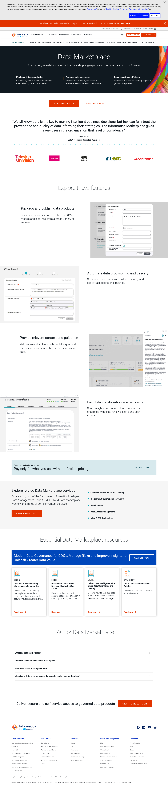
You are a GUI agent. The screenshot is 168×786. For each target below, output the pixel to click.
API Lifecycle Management (49, 760)
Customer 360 (104, 764)
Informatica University (77, 757)
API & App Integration (18, 757)
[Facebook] (138, 727)
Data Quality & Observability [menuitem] (94, 42)
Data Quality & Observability (20, 760)
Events (73, 743)
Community (74, 750)
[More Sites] (155, 28)
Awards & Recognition (136, 753)
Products (51, 35)
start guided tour (134, 703)
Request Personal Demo (48, 750)
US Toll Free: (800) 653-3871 (110, 28)
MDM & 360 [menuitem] (111, 42)
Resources (75, 35)
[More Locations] (121, 28)
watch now (141, 557)
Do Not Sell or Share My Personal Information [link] (65, 777)
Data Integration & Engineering (21, 753)
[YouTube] (149, 727)
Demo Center (45, 743)
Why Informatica (37, 35)
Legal (13, 777)
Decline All (144, 15)
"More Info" (92, 9)
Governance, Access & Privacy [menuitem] (128, 42)
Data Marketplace (17, 770)
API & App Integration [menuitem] (74, 42)
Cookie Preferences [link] (44, 777)
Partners (87, 35)
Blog (72, 746)
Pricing (145, 28)
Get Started (46, 739)
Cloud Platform (18, 739)
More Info (155, 15)
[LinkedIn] (143, 727)
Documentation (75, 753)
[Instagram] (155, 727)
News (131, 746)
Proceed (133, 15)
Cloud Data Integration (107, 746)
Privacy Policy (21, 777)
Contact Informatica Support (138, 764)
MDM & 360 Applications (19, 764)
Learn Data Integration (109, 739)
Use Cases (63, 35)
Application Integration (107, 767)
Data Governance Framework (109, 757)
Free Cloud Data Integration (49, 746)
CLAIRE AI (15, 746)
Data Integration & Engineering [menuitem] (53, 42)
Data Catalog (15, 750)
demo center (149, 35)
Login (151, 28)
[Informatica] (20, 35)
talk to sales (95, 103)
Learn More (125, 23)
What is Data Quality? (106, 760)
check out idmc (26, 513)
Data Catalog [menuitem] (35, 42)
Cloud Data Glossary (77, 760)
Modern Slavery (31, 777)
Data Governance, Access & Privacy (22, 767)
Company (127, 28)
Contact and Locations (137, 757)
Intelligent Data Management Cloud (22, 743)
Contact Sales (45, 753)
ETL (101, 743)
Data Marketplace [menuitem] (147, 42)
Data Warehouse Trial (47, 757)
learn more (141, 467)
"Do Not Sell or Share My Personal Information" (127, 9)
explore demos (64, 103)
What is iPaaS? (104, 750)
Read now (18, 612)
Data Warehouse (105, 753)
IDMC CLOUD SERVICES (19, 42)
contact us (133, 35)
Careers (132, 750)
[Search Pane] (122, 35)
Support (137, 28)
